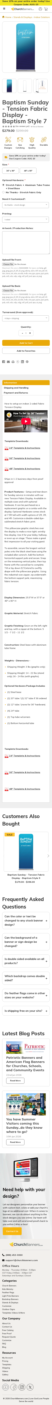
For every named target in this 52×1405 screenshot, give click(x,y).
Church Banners (9, 1285)
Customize (6, 1306)
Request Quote (9, 1337)
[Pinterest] (27, 362)
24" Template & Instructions (24, 447)
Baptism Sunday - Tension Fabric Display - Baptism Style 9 (26, 876)
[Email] (8, 362)
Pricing (5, 1361)
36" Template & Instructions (24, 458)
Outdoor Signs (8, 1309)
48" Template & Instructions (24, 468)
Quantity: (26, 326)
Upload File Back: (11, 286)
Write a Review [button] (37, 126)
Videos (5, 1371)
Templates (6, 1364)
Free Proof (7, 1333)
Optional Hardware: (14, 180)
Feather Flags (8, 1292)
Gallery (5, 1374)
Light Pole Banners (10, 1296)
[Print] (13, 362)
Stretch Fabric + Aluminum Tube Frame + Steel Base (28, 187)
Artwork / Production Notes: (17, 228)
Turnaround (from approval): (17, 312)
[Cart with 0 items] (46, 9)
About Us (6, 1323)
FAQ (4, 1343)
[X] (17, 362)
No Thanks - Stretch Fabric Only (23, 192)
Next (47, 856)
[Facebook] (3, 362)
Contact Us (12, 1231)
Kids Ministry (7, 1289)
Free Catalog (7, 1330)
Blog (4, 1347)
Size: (5, 164)
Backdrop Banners (10, 1299)
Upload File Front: (11, 259)
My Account (7, 1357)
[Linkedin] (22, 362)
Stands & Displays (10, 1302)
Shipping (6, 1368)
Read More (15, 1080)
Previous (4, 856)
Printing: (7, 213)
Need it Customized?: (14, 199)
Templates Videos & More (13, 1313)
